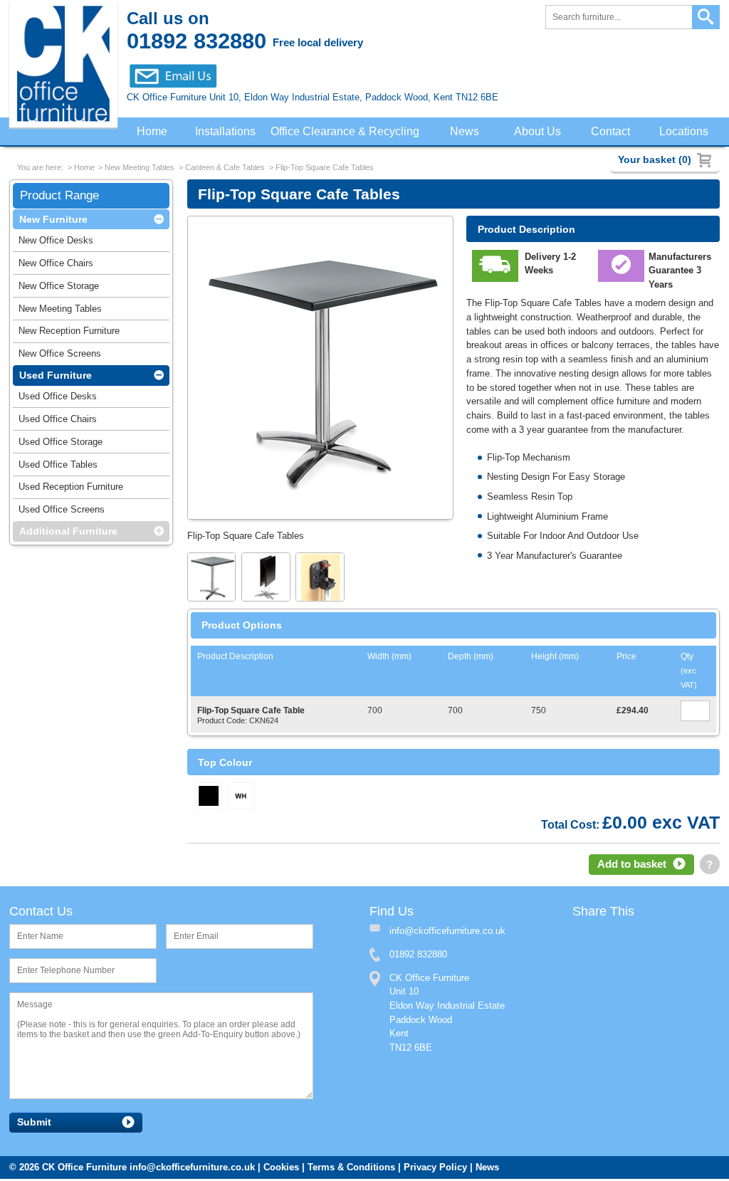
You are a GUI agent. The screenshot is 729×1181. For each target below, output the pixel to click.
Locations (684, 132)
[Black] (208, 797)
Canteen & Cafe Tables (225, 168)
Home (151, 132)
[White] (241, 797)
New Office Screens (60, 356)
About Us (540, 132)
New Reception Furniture (69, 333)
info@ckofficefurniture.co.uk (192, 1169)
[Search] (706, 17)
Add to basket (631, 865)
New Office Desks (56, 243)
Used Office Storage (61, 444)
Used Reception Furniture (71, 489)
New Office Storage (59, 288)
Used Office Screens (62, 512)
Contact (612, 132)
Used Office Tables (58, 467)
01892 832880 (418, 956)
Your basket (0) (654, 159)
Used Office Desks (58, 399)
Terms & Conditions (351, 1169)
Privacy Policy (435, 1169)
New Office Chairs (56, 266)
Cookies (281, 1169)
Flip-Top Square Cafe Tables (325, 168)
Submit (34, 1124)
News (468, 132)
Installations (226, 132)
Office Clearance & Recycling (348, 132)
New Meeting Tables (139, 168)
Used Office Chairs (58, 421)
